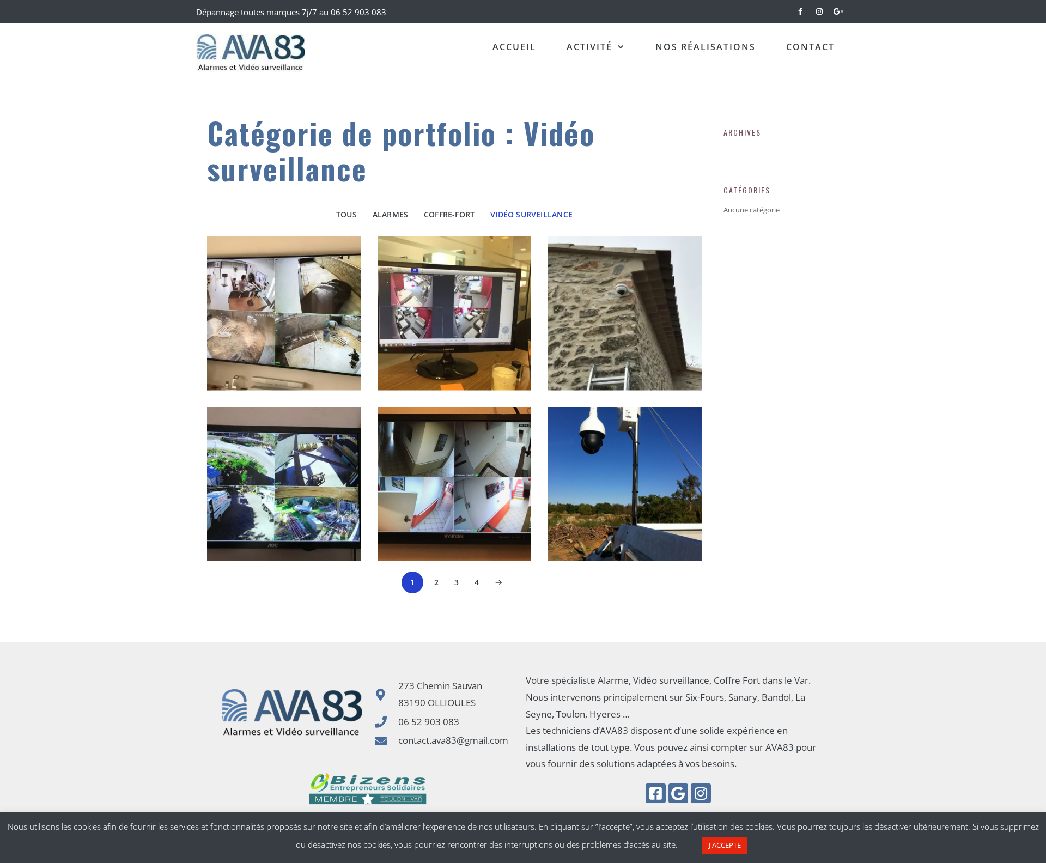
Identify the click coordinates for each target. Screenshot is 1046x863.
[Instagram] (819, 9)
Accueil (514, 47)
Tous (346, 214)
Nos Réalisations (705, 47)
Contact (810, 47)
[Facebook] (800, 9)
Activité (589, 47)
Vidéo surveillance (531, 214)
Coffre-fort (449, 214)
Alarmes (391, 214)
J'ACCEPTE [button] (725, 845)
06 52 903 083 (357, 12)
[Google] (678, 793)
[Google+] (838, 9)
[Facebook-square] (655, 793)
